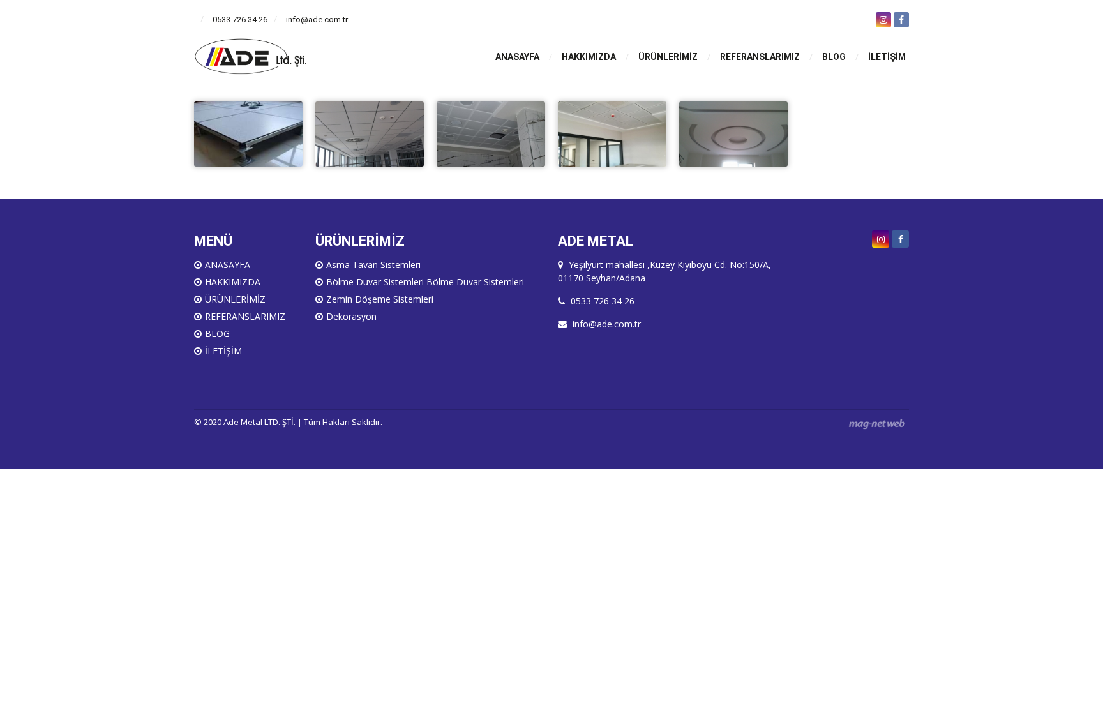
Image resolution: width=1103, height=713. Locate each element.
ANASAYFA (517, 57)
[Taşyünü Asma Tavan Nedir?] (369, 133)
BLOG (834, 57)
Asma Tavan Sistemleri (373, 265)
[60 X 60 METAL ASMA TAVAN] (612, 133)
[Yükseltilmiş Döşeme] (248, 133)
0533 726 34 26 (240, 19)
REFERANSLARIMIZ (760, 57)
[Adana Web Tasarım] (877, 423)
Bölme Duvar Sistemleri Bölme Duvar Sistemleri (425, 282)
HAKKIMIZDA (589, 57)
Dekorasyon (351, 316)
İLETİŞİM (887, 57)
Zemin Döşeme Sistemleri (379, 299)
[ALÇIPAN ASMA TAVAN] (733, 133)
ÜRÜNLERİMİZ (668, 57)
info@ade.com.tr (317, 19)
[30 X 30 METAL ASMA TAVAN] (491, 133)
